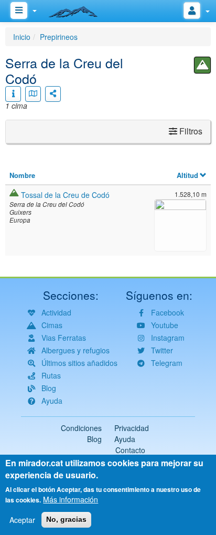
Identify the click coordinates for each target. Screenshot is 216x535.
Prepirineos (59, 37)
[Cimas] (202, 65)
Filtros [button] (189, 131)
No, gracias (66, 519)
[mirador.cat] (78, 9)
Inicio (21, 37)
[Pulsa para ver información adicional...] (13, 94)
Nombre (22, 175)
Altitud (187, 175)
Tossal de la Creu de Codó (65, 195)
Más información (70, 499)
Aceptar (22, 520)
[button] (180, 223)
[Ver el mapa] (33, 94)
